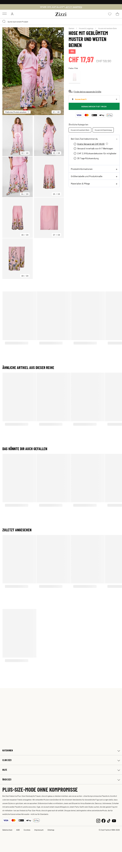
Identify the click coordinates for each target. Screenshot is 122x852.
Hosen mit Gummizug (103, 130)
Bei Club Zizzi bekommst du (84, 138)
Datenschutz (7, 829)
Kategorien (7, 750)
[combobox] (61, 21)
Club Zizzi (6, 760)
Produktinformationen (82, 168)
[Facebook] (103, 820)
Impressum (39, 829)
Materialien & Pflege (80, 183)
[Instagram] (98, 820)
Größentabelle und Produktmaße (86, 176)
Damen (72, 28)
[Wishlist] (59, 31)
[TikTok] (109, 820)
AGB (18, 829)
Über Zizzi (6, 779)
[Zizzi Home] (61, 13)
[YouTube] (114, 820)
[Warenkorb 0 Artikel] (117, 14)
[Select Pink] (74, 77)
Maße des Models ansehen (15, 112)
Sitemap (50, 829)
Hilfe (4, 769)
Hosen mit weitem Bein (107, 28)
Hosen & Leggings (86, 28)
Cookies (27, 829)
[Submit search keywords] (4, 21)
